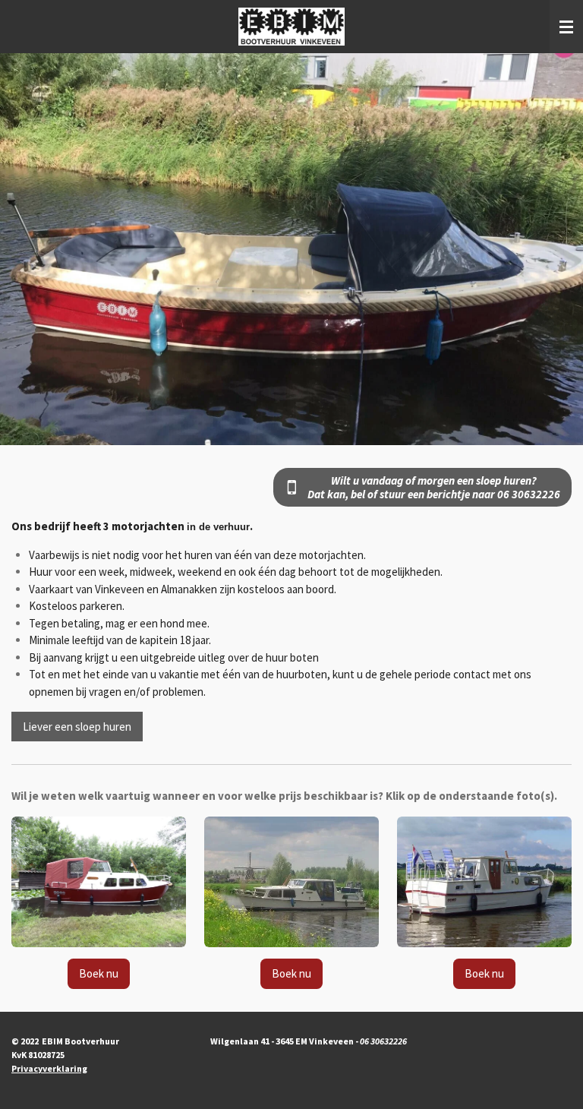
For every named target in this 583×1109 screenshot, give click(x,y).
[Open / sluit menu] (566, 26)
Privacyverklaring (49, 1068)
